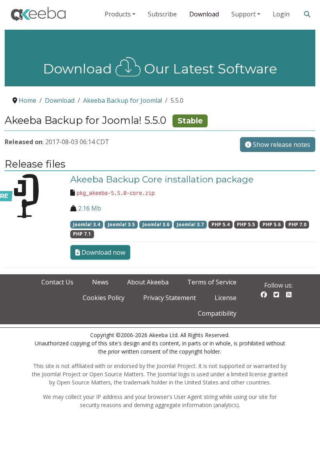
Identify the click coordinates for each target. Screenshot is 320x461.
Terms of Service (211, 282)
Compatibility (217, 313)
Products (118, 14)
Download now (102, 252)
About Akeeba (148, 282)
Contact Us (57, 282)
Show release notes (280, 144)
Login (281, 14)
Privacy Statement (169, 297)
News (100, 282)
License (225, 297)
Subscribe (162, 14)
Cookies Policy (103, 297)
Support (243, 14)
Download (204, 14)
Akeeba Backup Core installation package (162, 179)
